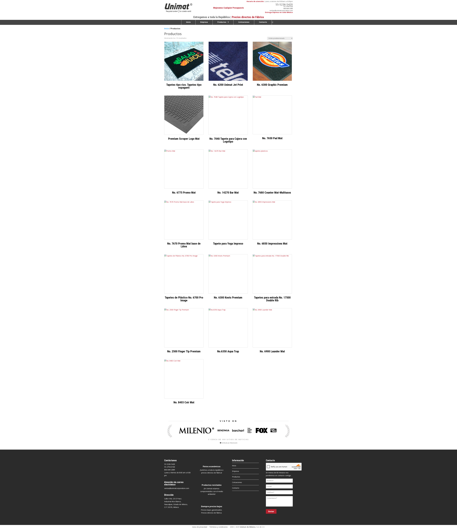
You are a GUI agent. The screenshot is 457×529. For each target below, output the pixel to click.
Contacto (263, 22)
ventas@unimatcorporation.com (281, 10)
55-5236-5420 (284, 4)
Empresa (204, 22)
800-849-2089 (288, 8)
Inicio (188, 22)
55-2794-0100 (288, 6)
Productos (221, 22)
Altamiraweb (233, 443)
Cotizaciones (243, 22)
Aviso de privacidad (199, 527)
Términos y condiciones (218, 527)
